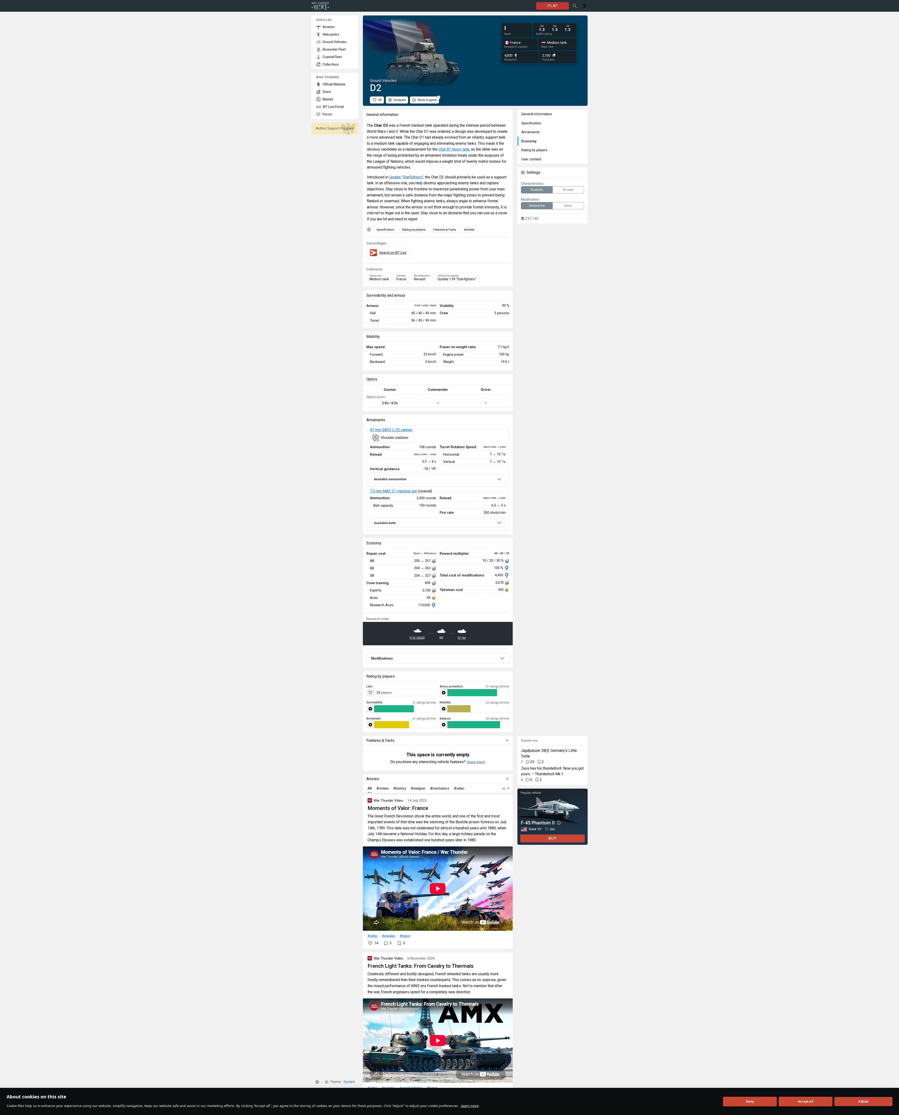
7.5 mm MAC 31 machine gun (393, 491)
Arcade (568, 190)
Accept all (805, 1101)
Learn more (470, 1106)
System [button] (349, 1082)
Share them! (476, 762)
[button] (317, 1082)
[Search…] (574, 6)
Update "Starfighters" (406, 177)
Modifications (382, 658)
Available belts (385, 523)
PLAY (552, 6)
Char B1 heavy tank (453, 149)
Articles (469, 229)
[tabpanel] (437, 480)
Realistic (537, 190)
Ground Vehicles (411, 1087)
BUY (552, 838)
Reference (537, 205)
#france (405, 936)
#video (372, 936)
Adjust (863, 1101)
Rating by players (413, 229)
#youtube (388, 936)
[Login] (584, 6)
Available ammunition (390, 479)
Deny (750, 1101)
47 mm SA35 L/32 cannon (391, 430)
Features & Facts (444, 229)
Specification (385, 229)
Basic (568, 205)
